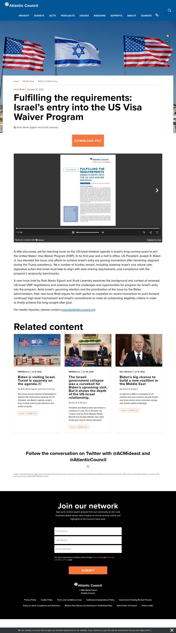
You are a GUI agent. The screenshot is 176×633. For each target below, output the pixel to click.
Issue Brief (19, 89)
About (131, 15)
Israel (16, 81)
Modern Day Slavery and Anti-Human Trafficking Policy (88, 605)
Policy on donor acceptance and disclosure (41, 605)
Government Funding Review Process (135, 599)
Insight (24, 15)
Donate (146, 15)
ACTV (52, 15)
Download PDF (88, 140)
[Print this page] (168, 36)
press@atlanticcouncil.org (78, 310)
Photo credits (147, 605)
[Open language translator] (157, 15)
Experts (116, 15)
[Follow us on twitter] (88, 467)
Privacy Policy (97, 557)
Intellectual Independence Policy (100, 599)
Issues (84, 15)
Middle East (28, 81)
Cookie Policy (47, 599)
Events (39, 15)
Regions (100, 15)
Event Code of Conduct (127, 605)
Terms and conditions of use (69, 599)
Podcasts (68, 15)
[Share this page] (168, 41)
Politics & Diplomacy (47, 81)
